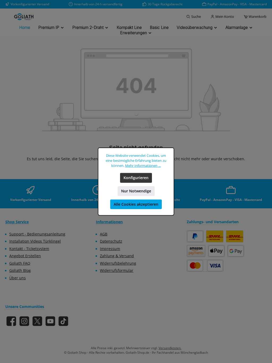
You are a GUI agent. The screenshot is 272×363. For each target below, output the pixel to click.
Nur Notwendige (136, 191)
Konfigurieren (136, 177)
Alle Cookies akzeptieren (136, 204)
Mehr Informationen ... (143, 165)
